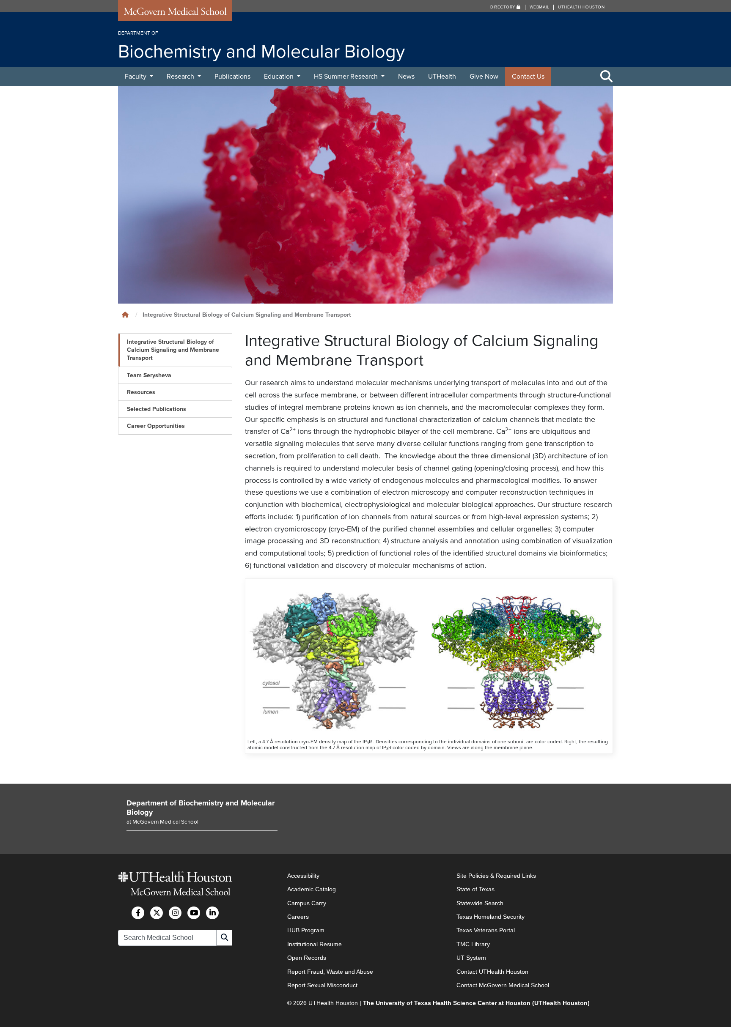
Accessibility (303, 875)
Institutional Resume (314, 944)
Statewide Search (479, 903)
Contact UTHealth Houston (492, 971)
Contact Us (528, 76)
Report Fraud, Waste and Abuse (330, 971)
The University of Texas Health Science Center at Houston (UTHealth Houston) (476, 1003)
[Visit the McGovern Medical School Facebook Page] (138, 912)
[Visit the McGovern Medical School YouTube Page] (193, 912)
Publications (232, 76)
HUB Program (305, 930)
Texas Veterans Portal (485, 930)
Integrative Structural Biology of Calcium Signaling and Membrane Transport (173, 350)
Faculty (136, 76)
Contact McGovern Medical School (502, 985)
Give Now (484, 76)
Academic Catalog (311, 889)
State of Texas (475, 889)
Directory (503, 7)
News (406, 76)
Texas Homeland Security (490, 916)
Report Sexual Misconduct (322, 985)
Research (181, 76)
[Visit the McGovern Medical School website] (175, 13)
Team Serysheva (149, 375)
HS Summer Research (346, 76)
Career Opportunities (156, 426)
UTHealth (442, 76)
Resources (141, 392)
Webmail (540, 7)
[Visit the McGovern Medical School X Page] (156, 912)
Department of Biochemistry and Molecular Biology (200, 807)
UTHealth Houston (581, 7)
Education (279, 76)
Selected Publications (156, 409)
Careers (298, 916)
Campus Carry (306, 903)
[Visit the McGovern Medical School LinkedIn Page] (212, 912)
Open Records (306, 957)
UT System (471, 957)
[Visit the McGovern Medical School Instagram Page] (175, 912)
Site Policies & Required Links (496, 875)
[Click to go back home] (125, 314)
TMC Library (473, 944)
